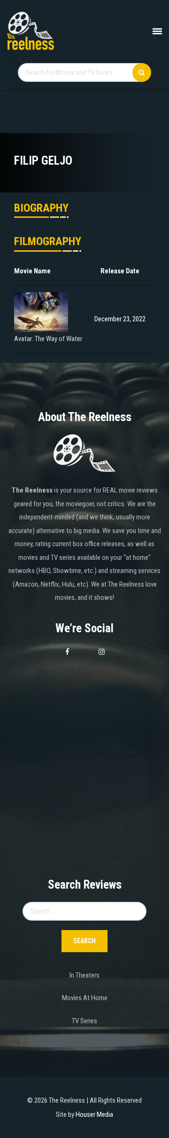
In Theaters (84, 975)
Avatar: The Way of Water (48, 338)
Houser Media (94, 1114)
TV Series (84, 1021)
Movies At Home (85, 998)
